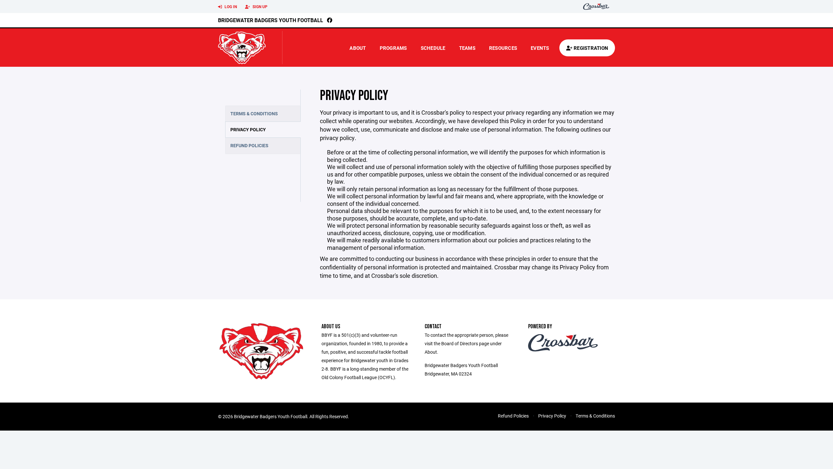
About (357, 48)
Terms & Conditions (254, 113)
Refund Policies (249, 145)
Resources (503, 48)
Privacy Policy (248, 129)
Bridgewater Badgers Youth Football (270, 20)
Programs (393, 48)
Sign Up (259, 6)
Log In (230, 6)
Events (540, 48)
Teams (467, 48)
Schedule (433, 48)
